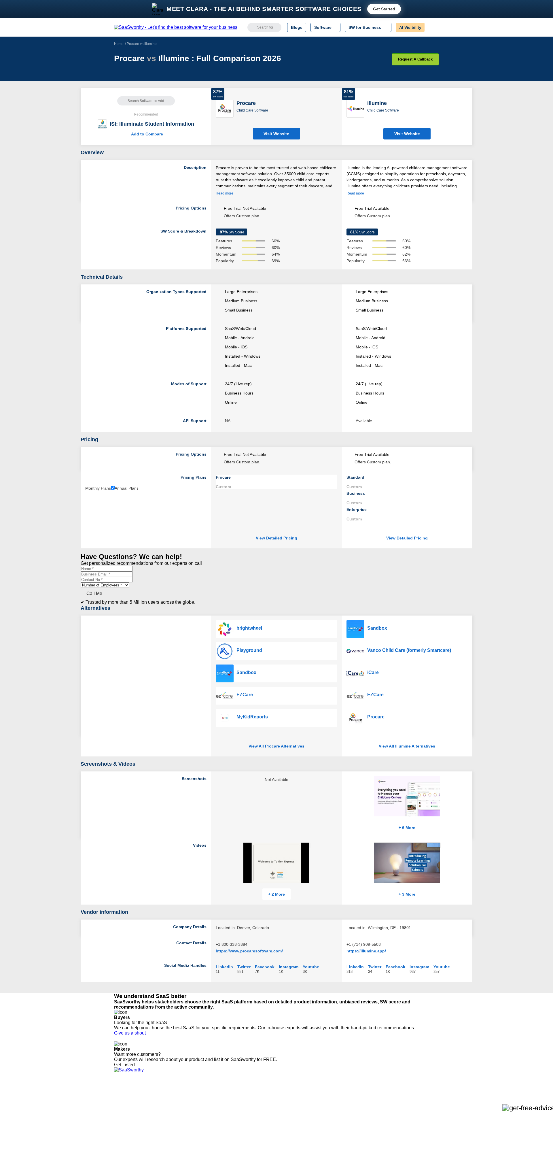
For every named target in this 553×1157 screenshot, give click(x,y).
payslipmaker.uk (196, 1112)
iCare (373, 672)
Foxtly (187, 1138)
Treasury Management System (288, 1138)
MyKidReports (252, 716)
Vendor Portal (126, 1112)
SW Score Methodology (135, 1128)
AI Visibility (410, 27)
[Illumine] (355, 108)
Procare (376, 716)
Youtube (311, 966)
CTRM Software (274, 1107)
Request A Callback (415, 59)
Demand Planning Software (285, 1096)
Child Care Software (252, 110)
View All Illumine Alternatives (407, 746)
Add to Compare (146, 134)
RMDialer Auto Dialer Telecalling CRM (216, 1122)
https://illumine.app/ (366, 951)
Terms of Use (169, 1102)
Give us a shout (131, 1032)
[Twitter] (409, 1102)
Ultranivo (190, 1117)
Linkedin (224, 966)
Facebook (264, 966)
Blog (118, 1122)
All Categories (126, 1102)
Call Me (94, 593)
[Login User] (432, 27)
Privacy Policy (169, 1096)
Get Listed (125, 1064)
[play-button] (309, 845)
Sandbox (246, 672)
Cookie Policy (169, 1107)
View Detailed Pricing (276, 538)
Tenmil (188, 1102)
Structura (190, 1107)
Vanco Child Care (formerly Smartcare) (409, 650)
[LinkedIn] (411, 1102)
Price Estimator (128, 1107)
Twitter (244, 966)
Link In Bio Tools (275, 1122)
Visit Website (276, 133)
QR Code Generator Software (287, 1112)
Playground (249, 650)
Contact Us (124, 1138)
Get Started (384, 9)
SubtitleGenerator (198, 1133)
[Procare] (225, 108)
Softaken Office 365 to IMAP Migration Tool (221, 1143)
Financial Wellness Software (286, 1143)
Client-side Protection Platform (288, 1117)
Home (119, 44)
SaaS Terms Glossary (134, 1133)
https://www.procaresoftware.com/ (249, 951)
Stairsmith (191, 1096)
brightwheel (249, 628)
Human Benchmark (199, 1128)
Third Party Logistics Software (287, 1102)
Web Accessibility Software (284, 1128)
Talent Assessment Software (286, 1133)
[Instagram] (415, 1102)
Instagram (288, 966)
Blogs (296, 27)
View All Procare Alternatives (276, 746)
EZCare (244, 694)
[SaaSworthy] (175, 27)
